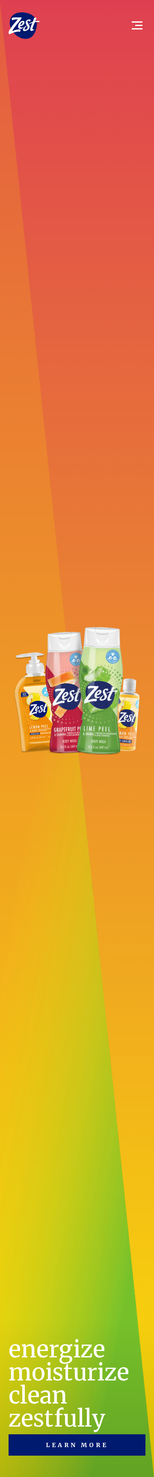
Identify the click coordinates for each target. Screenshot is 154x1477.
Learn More (77, 1445)
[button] (133, 26)
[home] (24, 25)
